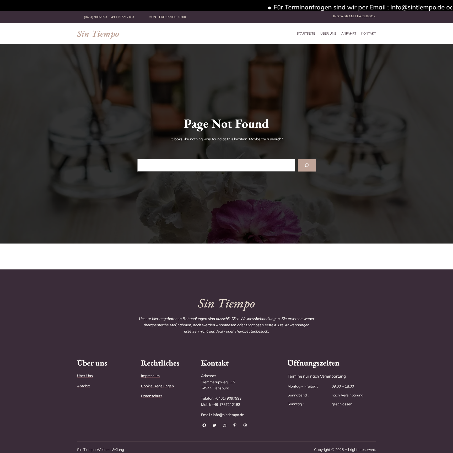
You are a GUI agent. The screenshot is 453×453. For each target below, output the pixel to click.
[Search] (307, 165)
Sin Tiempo (98, 33)
